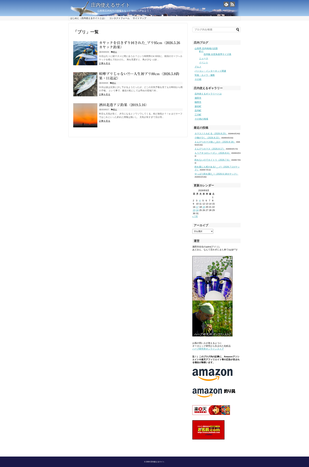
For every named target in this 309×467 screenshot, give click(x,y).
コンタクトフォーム (119, 18)
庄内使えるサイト (110, 5)
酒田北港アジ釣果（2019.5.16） (124, 105)
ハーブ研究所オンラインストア (208, 349)
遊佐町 (198, 106)
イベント (203, 62)
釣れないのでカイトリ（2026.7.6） (213, 160)
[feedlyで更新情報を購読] (226, 4)
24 (197, 210)
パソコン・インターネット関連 (210, 71)
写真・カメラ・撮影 (205, 75)
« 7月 (195, 216)
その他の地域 (201, 119)
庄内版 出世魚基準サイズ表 (217, 54)
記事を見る (104, 63)
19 (203, 207)
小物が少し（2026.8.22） (208, 137)
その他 (198, 79)
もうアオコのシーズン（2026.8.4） (213, 153)
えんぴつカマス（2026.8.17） (210, 148)
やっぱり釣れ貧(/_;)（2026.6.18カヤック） (216, 174)
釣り (115, 52)
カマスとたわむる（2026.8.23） (211, 133)
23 (194, 210)
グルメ (198, 66)
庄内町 (198, 110)
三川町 (198, 114)
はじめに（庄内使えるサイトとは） (88, 18)
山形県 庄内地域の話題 (206, 48)
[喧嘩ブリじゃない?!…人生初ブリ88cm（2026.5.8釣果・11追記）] (85, 84)
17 (197, 207)
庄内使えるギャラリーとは (208, 93)
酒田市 (198, 98)
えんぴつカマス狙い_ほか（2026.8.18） (215, 142)
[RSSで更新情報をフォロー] (232, 4)
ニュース (203, 58)
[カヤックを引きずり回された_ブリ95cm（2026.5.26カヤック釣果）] (85, 53)
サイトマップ (139, 18)
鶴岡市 (198, 102)
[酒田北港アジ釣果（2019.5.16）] (85, 115)
